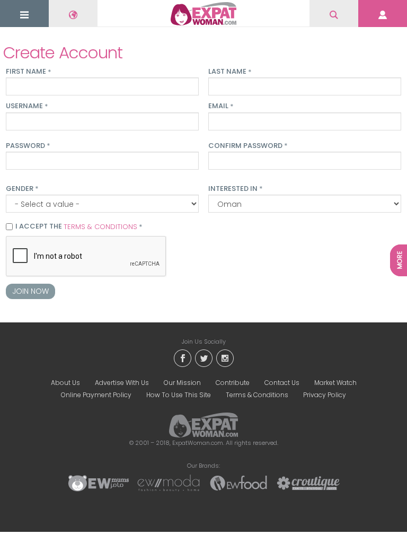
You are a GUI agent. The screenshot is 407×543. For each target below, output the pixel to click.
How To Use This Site (178, 394)
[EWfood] (238, 482)
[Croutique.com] (308, 482)
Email (220, 106)
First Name (28, 71)
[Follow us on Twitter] (203, 357)
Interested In (235, 189)
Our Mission (182, 382)
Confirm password (247, 146)
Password (28, 146)
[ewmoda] (168, 482)
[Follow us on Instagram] (224, 357)
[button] (24, 14)
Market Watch (335, 382)
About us (65, 382)
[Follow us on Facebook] (182, 357)
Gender (22, 189)
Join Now (30, 291)
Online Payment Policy (96, 394)
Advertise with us (122, 382)
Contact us (281, 382)
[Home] (203, 13)
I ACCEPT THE (78, 227)
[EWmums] (98, 482)
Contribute (233, 382)
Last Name (229, 71)
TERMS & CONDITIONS (100, 227)
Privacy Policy (324, 394)
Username (27, 106)
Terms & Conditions (257, 394)
